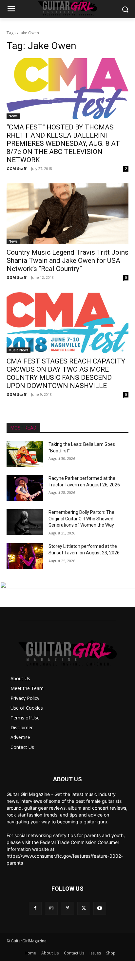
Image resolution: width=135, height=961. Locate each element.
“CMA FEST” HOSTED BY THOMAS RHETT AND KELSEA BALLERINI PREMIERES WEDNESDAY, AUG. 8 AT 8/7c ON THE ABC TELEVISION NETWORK (63, 143)
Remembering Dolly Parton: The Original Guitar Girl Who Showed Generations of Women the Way (81, 519)
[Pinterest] (67, 908)
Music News (19, 350)
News (13, 116)
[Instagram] (51, 908)
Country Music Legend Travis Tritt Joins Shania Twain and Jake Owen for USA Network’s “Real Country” (67, 260)
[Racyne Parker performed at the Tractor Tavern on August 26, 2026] (25, 488)
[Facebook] (35, 908)
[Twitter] (83, 908)
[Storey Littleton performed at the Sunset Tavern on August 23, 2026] (25, 556)
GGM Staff (17, 168)
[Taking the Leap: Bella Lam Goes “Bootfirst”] (25, 454)
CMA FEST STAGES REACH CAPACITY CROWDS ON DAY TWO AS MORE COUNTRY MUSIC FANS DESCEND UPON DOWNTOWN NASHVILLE (66, 373)
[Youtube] (99, 908)
